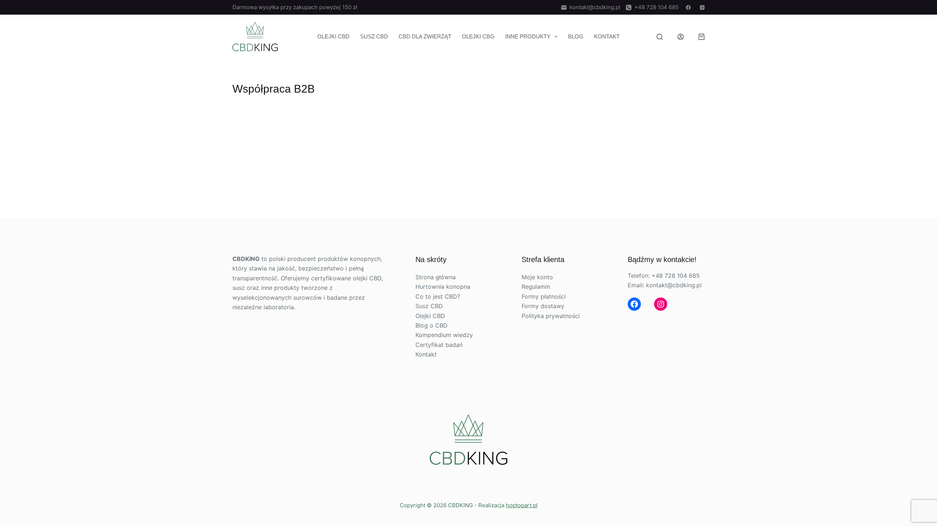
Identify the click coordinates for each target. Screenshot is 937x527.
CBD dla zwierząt (425, 36)
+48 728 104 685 (655, 7)
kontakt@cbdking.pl (593, 7)
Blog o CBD (431, 325)
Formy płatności (544, 296)
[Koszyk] (701, 37)
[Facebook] (688, 7)
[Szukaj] (660, 37)
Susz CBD (374, 36)
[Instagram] (702, 7)
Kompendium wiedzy (444, 335)
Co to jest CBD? (437, 296)
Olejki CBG (478, 36)
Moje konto (537, 277)
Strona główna (435, 277)
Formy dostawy (543, 306)
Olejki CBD (333, 36)
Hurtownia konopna (442, 286)
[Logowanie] (680, 37)
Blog (575, 36)
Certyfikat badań (439, 344)
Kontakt (607, 36)
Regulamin (536, 286)
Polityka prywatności (551, 315)
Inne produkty (527, 36)
